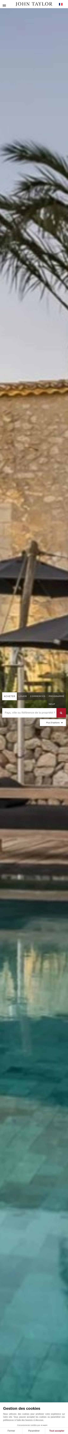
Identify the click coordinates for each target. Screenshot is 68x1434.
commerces (37, 696)
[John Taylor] (34, 4)
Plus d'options (53, 722)
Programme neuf (56, 700)
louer (23, 696)
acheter (9, 696)
